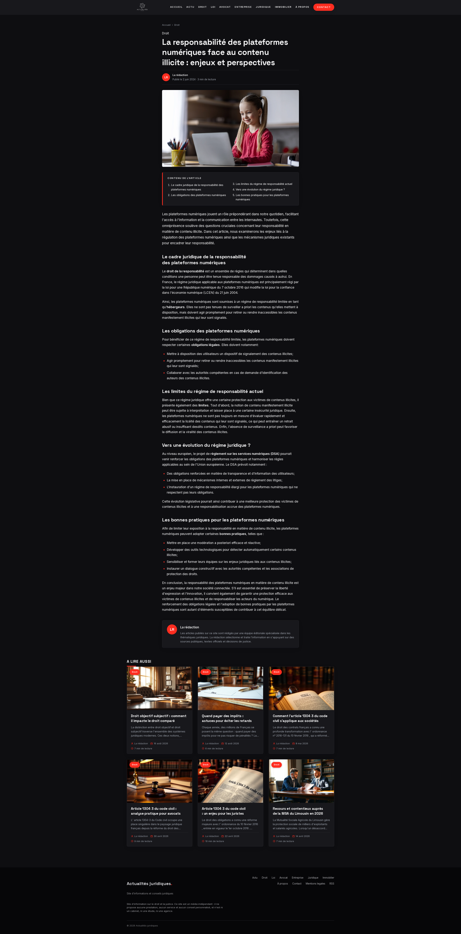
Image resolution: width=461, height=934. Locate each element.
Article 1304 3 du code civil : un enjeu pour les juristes (224, 811)
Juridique (263, 7)
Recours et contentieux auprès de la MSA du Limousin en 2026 (298, 811)
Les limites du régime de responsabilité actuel (264, 183)
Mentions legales (315, 883)
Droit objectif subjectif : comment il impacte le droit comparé (158, 718)
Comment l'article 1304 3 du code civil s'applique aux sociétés (300, 718)
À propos (302, 7)
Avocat (225, 7)
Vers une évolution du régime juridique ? (260, 189)
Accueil (176, 7)
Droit (202, 7)
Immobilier (283, 7)
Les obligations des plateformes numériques (198, 195)
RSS (332, 883)
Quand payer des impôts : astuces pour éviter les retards (227, 718)
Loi (213, 7)
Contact (324, 7)
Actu (190, 7)
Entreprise (243, 7)
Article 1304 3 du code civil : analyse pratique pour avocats (156, 811)
